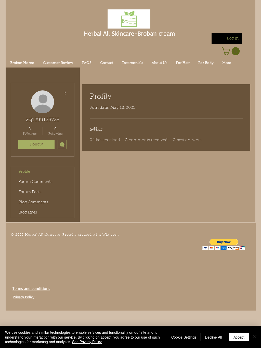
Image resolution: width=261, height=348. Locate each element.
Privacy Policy (23, 297)
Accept (238, 337)
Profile (24, 172)
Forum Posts (30, 192)
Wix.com (110, 234)
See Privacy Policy (87, 341)
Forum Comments (35, 182)
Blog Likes (28, 213)
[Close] (255, 337)
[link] (232, 51)
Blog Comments (33, 202)
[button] (224, 244)
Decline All (213, 337)
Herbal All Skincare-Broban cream (129, 33)
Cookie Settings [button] (184, 337)
